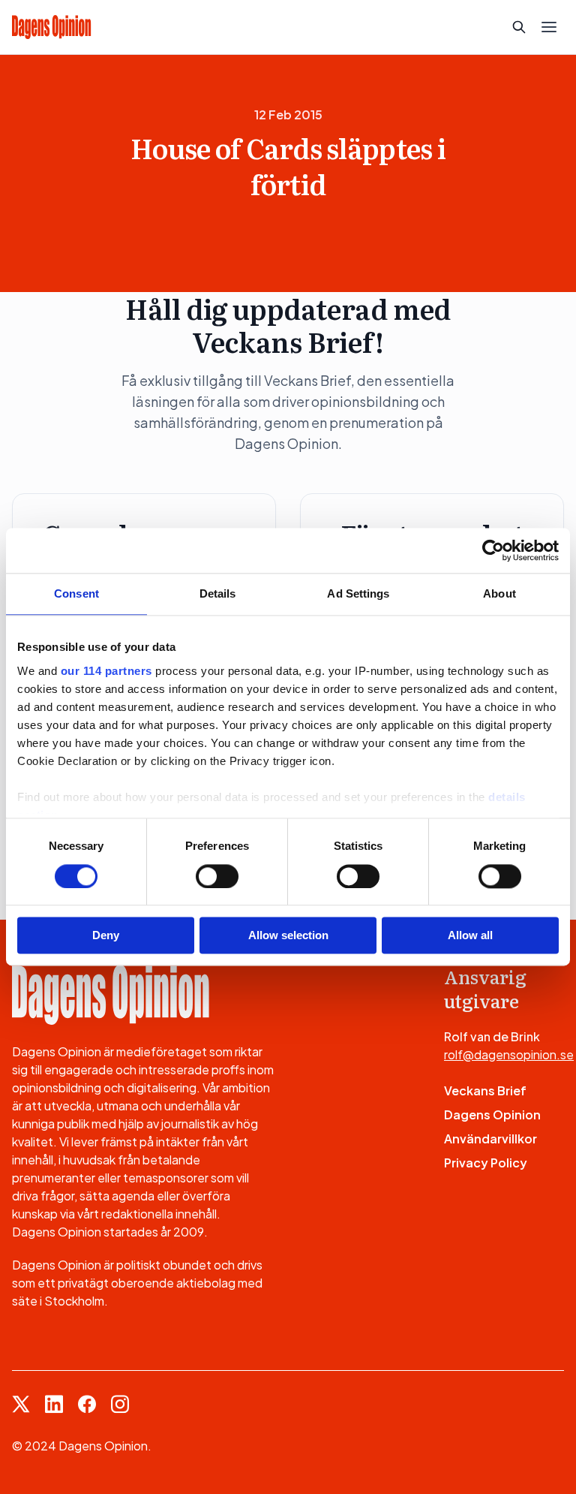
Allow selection (288, 935)
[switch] (217, 876)
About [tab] (499, 593)
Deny (105, 935)
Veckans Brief (485, 1090)
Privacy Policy (485, 1162)
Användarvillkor (490, 1138)
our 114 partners (106, 670)
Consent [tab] (76, 593)
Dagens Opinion (492, 1114)
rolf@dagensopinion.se (509, 1054)
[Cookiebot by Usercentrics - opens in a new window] (493, 550)
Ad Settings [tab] (358, 593)
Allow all (470, 935)
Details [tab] (218, 593)
